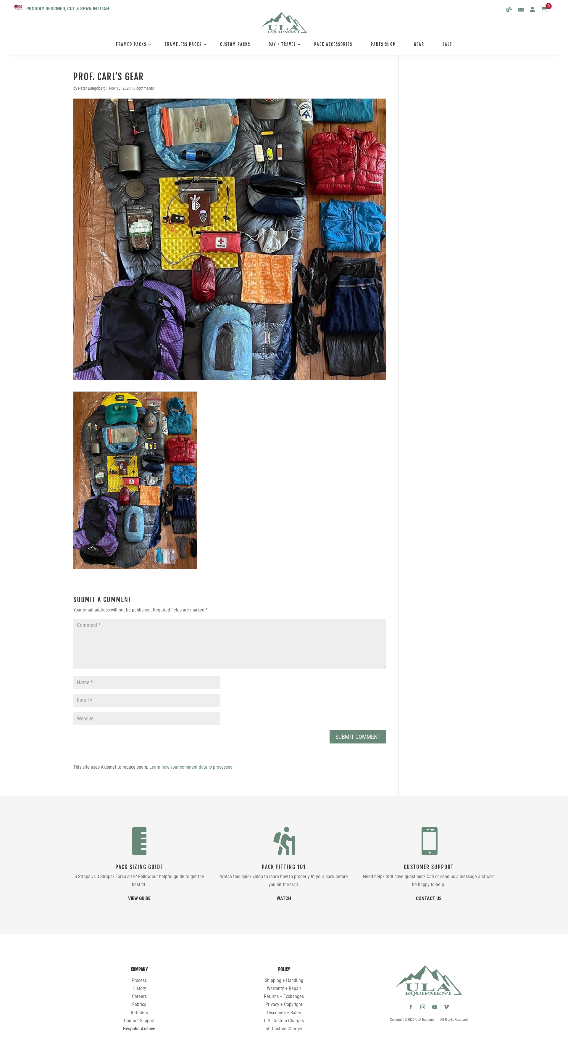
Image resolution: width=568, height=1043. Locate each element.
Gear (419, 44)
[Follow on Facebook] (411, 1007)
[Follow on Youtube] (434, 1007)
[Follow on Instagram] (422, 1007)
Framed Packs (131, 44)
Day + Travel (282, 44)
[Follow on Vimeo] (446, 1007)
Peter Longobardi (92, 88)
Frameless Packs (183, 44)
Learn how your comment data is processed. (191, 767)
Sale (447, 44)
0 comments (143, 88)
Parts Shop (383, 44)
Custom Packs (235, 44)
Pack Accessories (333, 44)
